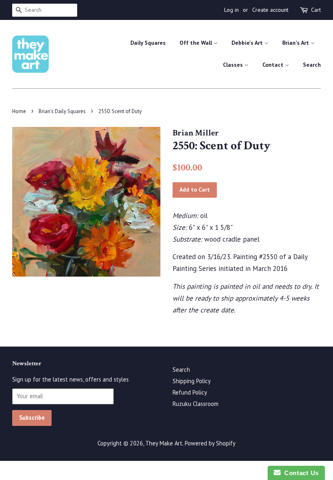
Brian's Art (296, 42)
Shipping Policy (192, 381)
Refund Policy (190, 392)
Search (312, 64)
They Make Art (163, 443)
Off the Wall (196, 42)
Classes (233, 64)
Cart (316, 9)
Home (19, 111)
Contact (273, 64)
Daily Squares (148, 42)
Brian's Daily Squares (62, 111)
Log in (231, 9)
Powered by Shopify (210, 443)
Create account (270, 9)
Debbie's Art (247, 42)
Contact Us (300, 472)
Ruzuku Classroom (195, 404)
